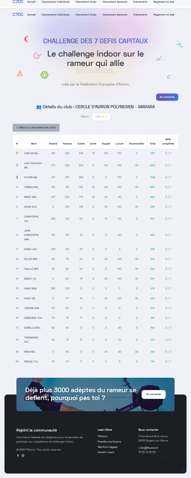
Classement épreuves (115, 15)
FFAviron (103, 436)
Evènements (140, 15)
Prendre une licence (109, 442)
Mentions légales (108, 447)
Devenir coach (106, 452)
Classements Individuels (56, 15)
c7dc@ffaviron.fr (148, 448)
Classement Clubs (86, 15)
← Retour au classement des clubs (36, 128)
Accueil (31, 15)
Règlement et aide (164, 15)
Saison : (85, 117)
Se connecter (167, 97)
